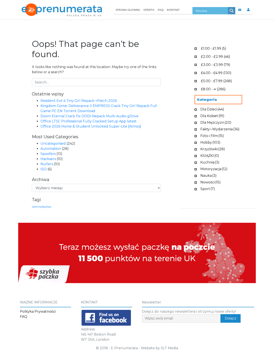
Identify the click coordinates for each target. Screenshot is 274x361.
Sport (207, 188)
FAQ (161, 9)
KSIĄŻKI (209, 155)
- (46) (215, 56)
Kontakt (173, 9)
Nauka (208, 175)
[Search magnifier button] (231, 10)
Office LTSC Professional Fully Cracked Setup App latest (88, 121)
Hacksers (48, 159)
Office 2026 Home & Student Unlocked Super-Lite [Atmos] (90, 126)
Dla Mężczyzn (215, 122)
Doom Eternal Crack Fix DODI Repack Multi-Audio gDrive (89, 116)
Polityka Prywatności (38, 311)
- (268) (216, 80)
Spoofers (48, 154)
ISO (43, 169)
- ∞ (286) (213, 88)
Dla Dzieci (212, 108)
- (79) (215, 64)
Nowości (210, 181)
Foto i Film (212, 135)
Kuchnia (209, 161)
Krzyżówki (212, 148)
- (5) (213, 48)
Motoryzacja (214, 168)
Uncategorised (53, 143)
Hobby (210, 142)
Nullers (46, 164)
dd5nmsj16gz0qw (41, 206)
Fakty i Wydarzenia (220, 128)
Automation (50, 149)
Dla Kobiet (212, 115)
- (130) (216, 72)
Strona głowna (128, 9)
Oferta (148, 9)
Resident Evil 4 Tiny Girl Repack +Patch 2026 (78, 101)
